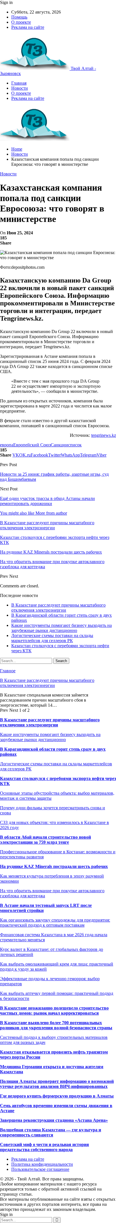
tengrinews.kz (103, 435)
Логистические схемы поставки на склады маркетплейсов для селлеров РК (52, 638)
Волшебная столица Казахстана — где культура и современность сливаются (50, 1132)
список (75, 444)
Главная (18, 83)
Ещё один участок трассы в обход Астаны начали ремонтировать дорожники (47, 501)
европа (6, 444)
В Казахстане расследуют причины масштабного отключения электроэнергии (58, 607)
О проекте (21, 22)
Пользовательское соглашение (40, 1169)
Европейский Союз (32, 444)
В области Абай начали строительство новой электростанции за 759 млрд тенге (45, 840)
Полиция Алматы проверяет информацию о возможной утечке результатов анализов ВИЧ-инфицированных (57, 1084)
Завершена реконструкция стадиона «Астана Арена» (54, 1120)
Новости (19, 88)
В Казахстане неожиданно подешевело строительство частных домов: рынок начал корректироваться (54, 1010)
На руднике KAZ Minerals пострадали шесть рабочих (54, 866)
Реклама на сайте (27, 27)
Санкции (59, 444)
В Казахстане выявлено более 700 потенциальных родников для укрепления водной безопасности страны (56, 1025)
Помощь (19, 17)
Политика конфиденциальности (42, 1164)
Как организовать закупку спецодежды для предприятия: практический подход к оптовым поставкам (55, 922)
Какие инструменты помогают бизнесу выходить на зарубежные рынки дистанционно (61, 628)
